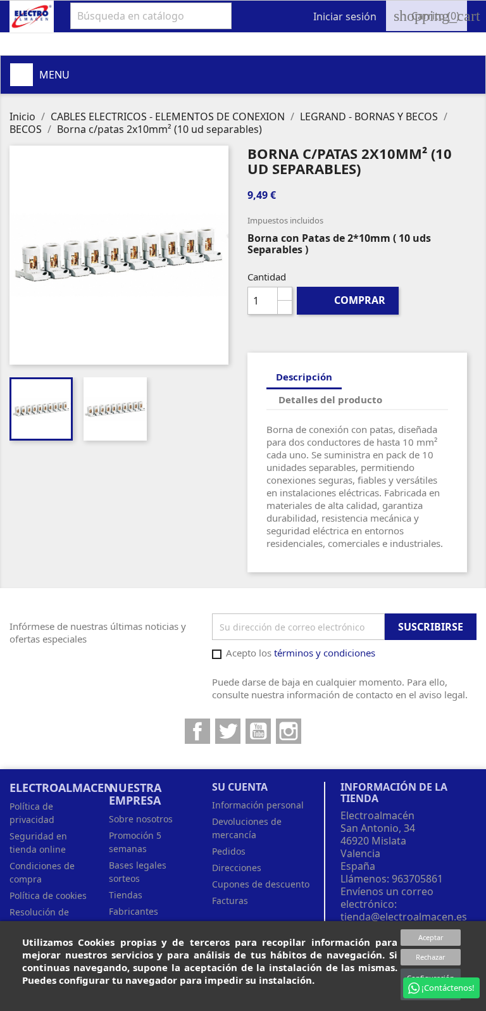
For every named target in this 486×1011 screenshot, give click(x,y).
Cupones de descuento (260, 884)
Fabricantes (133, 911)
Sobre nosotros (141, 819)
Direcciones (236, 868)
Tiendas (125, 895)
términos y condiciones (324, 652)
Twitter (227, 731)
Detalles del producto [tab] (330, 399)
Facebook (197, 731)
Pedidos (229, 851)
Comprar (348, 300)
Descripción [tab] (304, 376)
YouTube (258, 731)
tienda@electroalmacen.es (403, 917)
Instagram (288, 731)
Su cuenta (240, 787)
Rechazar (431, 957)
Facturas (230, 901)
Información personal (258, 805)
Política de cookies (48, 895)
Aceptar (431, 937)
